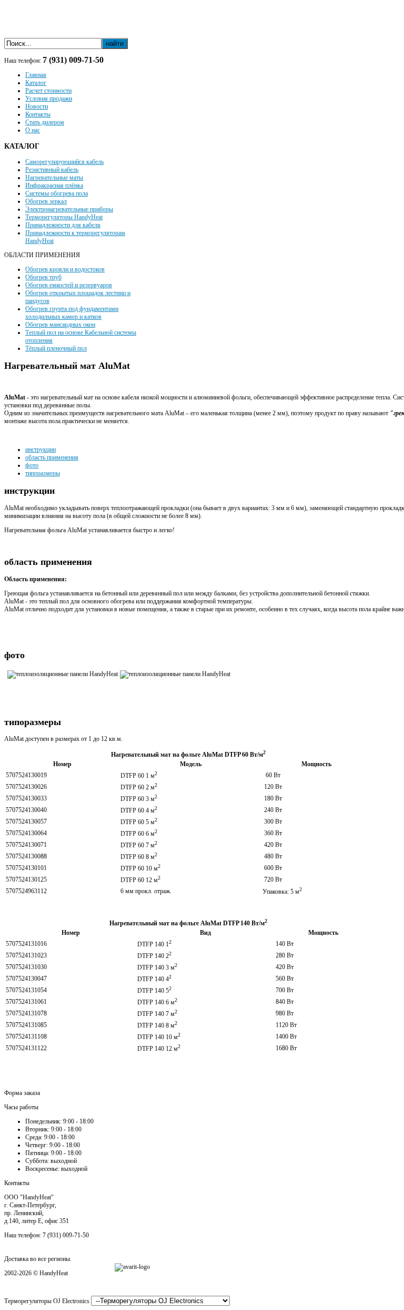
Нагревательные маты (54, 177)
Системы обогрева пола (56, 193)
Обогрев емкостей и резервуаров (68, 285)
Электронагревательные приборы (69, 209)
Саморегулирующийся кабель (64, 161)
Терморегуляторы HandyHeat (64, 217)
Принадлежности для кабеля (62, 225)
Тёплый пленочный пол (56, 348)
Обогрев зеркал (46, 201)
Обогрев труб (43, 277)
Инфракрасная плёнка (54, 185)
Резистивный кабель (51, 169)
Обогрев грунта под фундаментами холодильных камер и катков (71, 312)
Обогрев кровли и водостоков (65, 269)
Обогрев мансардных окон (60, 324)
